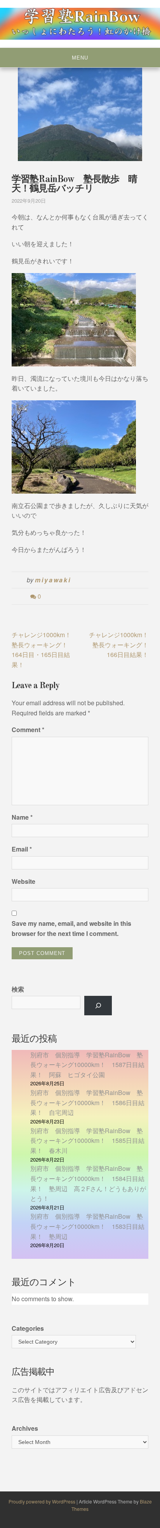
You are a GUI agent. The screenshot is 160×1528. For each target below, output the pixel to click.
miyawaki (53, 579)
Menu (80, 58)
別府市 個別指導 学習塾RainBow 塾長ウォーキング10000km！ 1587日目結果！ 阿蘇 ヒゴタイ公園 (87, 1064)
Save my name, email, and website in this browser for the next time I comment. (71, 928)
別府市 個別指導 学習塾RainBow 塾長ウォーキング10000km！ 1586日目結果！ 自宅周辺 (87, 1102)
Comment (28, 729)
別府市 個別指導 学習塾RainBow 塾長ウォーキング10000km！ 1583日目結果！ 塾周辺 (87, 1226)
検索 (18, 989)
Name (22, 817)
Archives (25, 1428)
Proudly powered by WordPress (43, 1501)
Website (23, 881)
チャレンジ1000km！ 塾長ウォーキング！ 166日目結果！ (122, 644)
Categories (28, 1328)
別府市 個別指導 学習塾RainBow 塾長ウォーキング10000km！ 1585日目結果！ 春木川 (87, 1140)
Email (22, 849)
